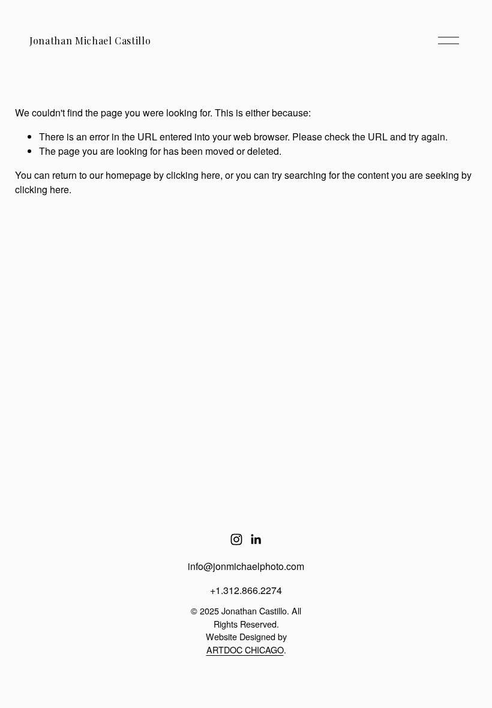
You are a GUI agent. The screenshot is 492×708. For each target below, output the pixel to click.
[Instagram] (236, 539)
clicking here (193, 175)
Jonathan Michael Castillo (90, 40)
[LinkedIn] (256, 539)
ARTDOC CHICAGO (245, 649)
